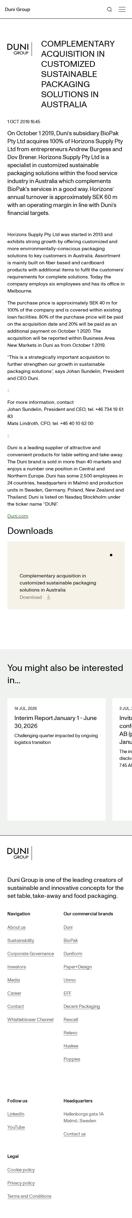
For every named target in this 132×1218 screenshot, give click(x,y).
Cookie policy (21, 1169)
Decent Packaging (82, 1006)
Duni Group (17, 9)
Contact (15, 1006)
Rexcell (71, 1019)
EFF (67, 993)
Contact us (75, 1134)
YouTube (16, 1127)
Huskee (71, 1046)
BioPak (71, 940)
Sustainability (20, 940)
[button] (122, 8)
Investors (16, 966)
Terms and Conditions (29, 1196)
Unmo (70, 980)
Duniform (73, 953)
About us (16, 927)
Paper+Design (78, 966)
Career (14, 993)
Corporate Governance (30, 953)
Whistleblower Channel (30, 1019)
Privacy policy (21, 1183)
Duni (68, 927)
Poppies (72, 1059)
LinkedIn (15, 1114)
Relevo (70, 1032)
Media (13, 980)
